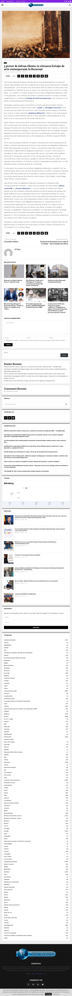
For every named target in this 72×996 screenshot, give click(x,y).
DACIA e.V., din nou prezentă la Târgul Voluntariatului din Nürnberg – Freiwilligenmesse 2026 (36, 542)
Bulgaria (6, 675)
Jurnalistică (7, 800)
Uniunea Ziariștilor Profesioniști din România (18, 935)
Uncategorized (8, 925)
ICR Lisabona (8, 772)
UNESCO (6, 928)
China (5, 688)
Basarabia (7, 660)
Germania (7, 762)
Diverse (6, 716)
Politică (6, 849)
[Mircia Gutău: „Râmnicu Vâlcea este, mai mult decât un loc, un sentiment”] (8, 585)
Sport (5, 902)
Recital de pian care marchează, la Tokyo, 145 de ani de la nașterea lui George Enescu (29, 380)
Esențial (6, 731)
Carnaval (6, 683)
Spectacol (7, 900)
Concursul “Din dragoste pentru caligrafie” (27, 555)
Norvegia (6, 828)
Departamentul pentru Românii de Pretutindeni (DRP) (20, 708)
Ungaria (6, 930)
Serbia (6, 892)
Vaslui (5, 938)
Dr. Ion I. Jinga (8, 719)
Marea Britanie (8, 813)
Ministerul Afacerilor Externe (13, 815)
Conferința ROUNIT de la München (25, 594)
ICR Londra (7, 775)
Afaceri (6, 642)
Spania (6, 897)
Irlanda (6, 787)
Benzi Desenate (8, 665)
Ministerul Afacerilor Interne (12, 818)
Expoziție (7, 744)
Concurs (6, 693)
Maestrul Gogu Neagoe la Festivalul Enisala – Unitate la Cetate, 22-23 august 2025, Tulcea (13, 306)
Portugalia (7, 854)
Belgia (6, 663)
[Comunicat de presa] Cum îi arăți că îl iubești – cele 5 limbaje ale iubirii (54, 243)
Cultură (6, 706)
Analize (6, 647)
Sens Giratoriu (8, 889)
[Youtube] (43, 984)
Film (5, 757)
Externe (6, 747)
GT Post (8, 72)
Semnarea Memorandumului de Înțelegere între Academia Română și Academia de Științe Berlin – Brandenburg (39, 568)
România (6, 872)
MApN (5, 810)
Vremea (6, 478)
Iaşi (5, 770)
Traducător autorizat (10, 917)
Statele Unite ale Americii (12, 905)
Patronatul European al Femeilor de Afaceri (17, 841)
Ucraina (6, 922)
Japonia (6, 798)
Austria (6, 655)
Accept (48, 994)
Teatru (6, 915)
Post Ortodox (8, 859)
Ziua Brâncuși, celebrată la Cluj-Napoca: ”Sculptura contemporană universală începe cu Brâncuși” (34, 282)
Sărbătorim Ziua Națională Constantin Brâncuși (56, 281)
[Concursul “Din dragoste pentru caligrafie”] (8, 559)
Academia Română (9, 640)
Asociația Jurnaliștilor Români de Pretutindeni (18, 652)
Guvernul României (10, 767)
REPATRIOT (7, 869)
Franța (6, 759)
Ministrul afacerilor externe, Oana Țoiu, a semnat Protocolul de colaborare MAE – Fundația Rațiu (32, 366)
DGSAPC (6, 711)
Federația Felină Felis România (13, 752)
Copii (5, 703)
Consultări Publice (11, 242)
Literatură (7, 805)
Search (6, 352)
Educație (6, 729)
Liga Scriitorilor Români (11, 803)
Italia (5, 795)
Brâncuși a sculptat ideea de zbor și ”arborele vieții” (13, 281)
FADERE (6, 749)
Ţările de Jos (8, 912)
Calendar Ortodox (9, 678)
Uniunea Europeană (10, 933)
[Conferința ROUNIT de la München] (8, 598)
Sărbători (7, 884)
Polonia (6, 851)
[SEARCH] (66, 404)
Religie (6, 866)
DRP (5, 724)
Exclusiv (6, 739)
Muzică (6, 823)
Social (6, 894)
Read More (56, 994)
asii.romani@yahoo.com (39, 973)
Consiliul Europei (9, 698)
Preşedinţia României (10, 861)
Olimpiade (7, 836)
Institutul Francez (9, 782)
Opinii (5, 838)
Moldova (6, 821)
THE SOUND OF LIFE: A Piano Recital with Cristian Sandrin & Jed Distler (26, 471)
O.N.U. (5, 833)
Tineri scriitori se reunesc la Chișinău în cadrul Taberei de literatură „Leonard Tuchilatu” (32, 461)
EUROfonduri (8, 734)
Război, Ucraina (9, 864)
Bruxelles (6, 668)
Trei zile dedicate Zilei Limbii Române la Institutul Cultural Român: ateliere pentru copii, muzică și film (34, 373)
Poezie (6, 846)
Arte (5, 62)
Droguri (6, 721)
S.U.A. (5, 874)
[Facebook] (28, 984)
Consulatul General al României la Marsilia (17, 701)
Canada (6, 680)
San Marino (7, 877)
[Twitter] (33, 984)
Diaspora (6, 714)
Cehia (5, 686)
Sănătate (6, 879)
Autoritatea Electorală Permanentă (14, 658)
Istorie (6, 793)
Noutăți (6, 831)
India (5, 777)
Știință (6, 907)
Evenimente (7, 737)
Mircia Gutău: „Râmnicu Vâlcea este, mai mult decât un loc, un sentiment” (36, 581)
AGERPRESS (7, 645)
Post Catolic (7, 856)
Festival (6, 754)
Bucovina (6, 670)
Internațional (8, 785)
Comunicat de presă (10, 691)
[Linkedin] (38, 984)
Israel (5, 790)
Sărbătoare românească (11, 882)
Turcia (6, 920)
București (7, 673)
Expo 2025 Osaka (9, 742)
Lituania (6, 808)
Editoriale (7, 511)
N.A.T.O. (6, 826)
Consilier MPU (8, 696)
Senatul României (9, 887)
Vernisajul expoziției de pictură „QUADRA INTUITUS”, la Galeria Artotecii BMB (35, 305)
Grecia (6, 765)
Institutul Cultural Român (12, 780)
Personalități (8, 843)
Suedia (6, 910)
